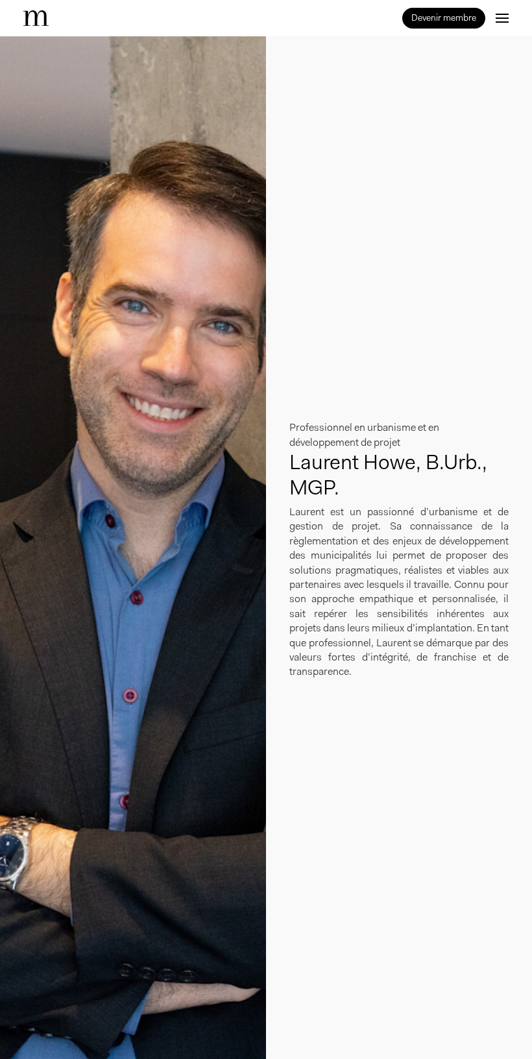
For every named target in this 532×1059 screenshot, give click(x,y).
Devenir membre (443, 17)
